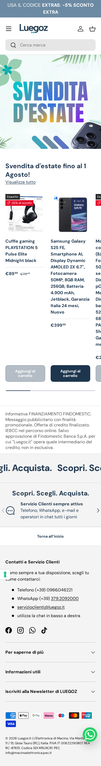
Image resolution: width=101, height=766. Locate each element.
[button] (92, 29)
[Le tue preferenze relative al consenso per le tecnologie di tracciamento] (5, 574)
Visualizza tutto (20, 182)
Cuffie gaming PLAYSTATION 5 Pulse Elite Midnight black (21, 250)
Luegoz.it (24, 738)
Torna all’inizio (50, 536)
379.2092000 (65, 598)
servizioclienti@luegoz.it (41, 607)
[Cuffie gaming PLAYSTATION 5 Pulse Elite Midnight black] (25, 214)
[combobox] (50, 45)
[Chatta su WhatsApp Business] (90, 734)
